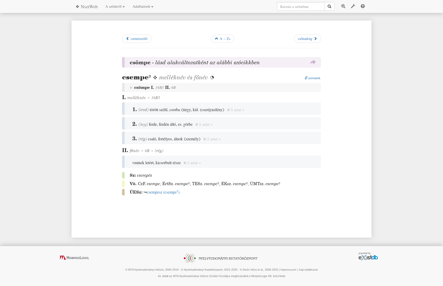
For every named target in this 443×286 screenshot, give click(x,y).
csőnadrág (306, 38)
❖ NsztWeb (86, 6)
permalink (314, 78)
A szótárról (114, 6)
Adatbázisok (142, 6)
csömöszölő (138, 38)
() (163, 192)
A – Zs (224, 38)
